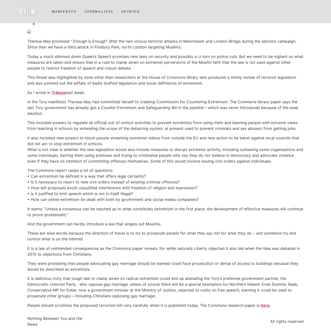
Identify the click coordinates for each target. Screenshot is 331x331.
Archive (130, 11)
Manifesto (64, 11)
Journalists (98, 11)
